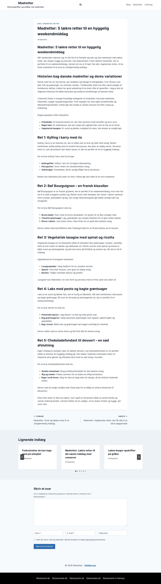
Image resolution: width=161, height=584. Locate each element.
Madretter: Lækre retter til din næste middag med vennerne (80, 454)
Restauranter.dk (59, 578)
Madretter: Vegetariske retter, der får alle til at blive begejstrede (105, 420)
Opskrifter (47, 24)
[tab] (75, 471)
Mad (39, 24)
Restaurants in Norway (114, 578)
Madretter (137, 4)
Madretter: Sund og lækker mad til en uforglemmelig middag (51, 420)
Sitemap (149, 4)
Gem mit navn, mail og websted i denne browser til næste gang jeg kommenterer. (71, 540)
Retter (56, 24)
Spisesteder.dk (93, 578)
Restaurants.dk (77, 578)
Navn (38, 533)
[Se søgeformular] (80, 5)
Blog (128, 4)
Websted (103, 533)
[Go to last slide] (22, 457)
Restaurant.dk (43, 578)
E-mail (71, 533)
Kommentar (40, 497)
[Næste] (139, 457)
